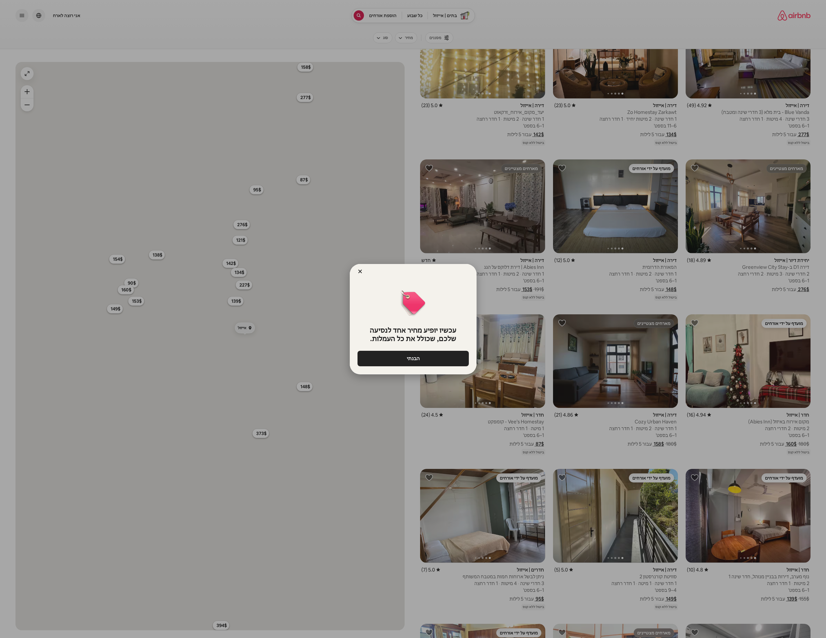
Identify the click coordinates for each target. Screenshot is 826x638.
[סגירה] (360, 271)
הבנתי (413, 358)
